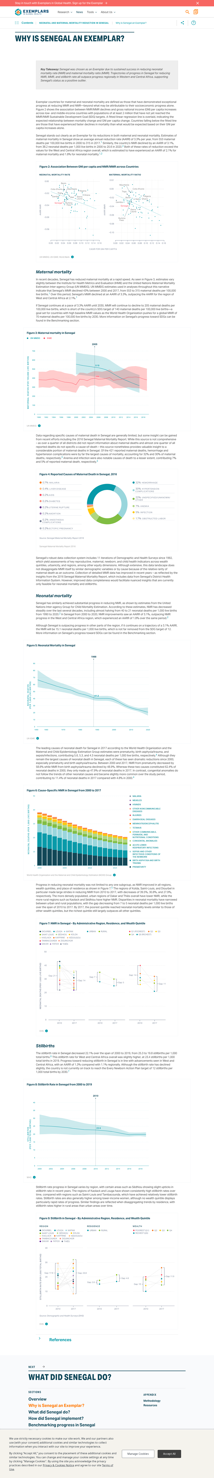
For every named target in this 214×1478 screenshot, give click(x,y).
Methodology (151, 1401)
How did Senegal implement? (56, 1418)
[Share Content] (182, 23)
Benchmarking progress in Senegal (61, 1424)
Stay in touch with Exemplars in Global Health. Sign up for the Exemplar (59, 3)
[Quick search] (187, 12)
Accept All (169, 1454)
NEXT (32, 1367)
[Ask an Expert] (194, 23)
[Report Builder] (196, 12)
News (79, 12)
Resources (150, 1405)
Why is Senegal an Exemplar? (56, 1405)
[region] (107, 1454)
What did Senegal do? (69, 1377)
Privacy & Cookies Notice (58, 1465)
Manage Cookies (138, 1454)
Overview (37, 1399)
